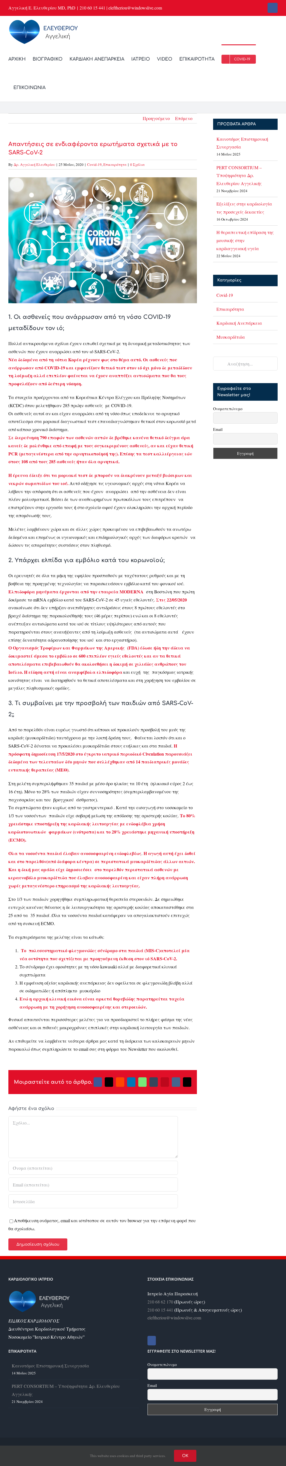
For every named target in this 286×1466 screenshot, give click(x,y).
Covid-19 (94, 164)
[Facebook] (151, 1340)
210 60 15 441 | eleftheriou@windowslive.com (121, 8)
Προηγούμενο (156, 118)
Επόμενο (183, 118)
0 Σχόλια (137, 164)
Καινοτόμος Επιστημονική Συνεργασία (50, 1366)
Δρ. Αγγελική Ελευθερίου (34, 164)
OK (185, 1456)
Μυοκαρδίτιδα (230, 337)
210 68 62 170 (160, 1302)
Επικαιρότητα (115, 164)
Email (218, 429)
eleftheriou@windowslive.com (174, 1318)
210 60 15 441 (160, 1310)
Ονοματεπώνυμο (227, 408)
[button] (54, 87)
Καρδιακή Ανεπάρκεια (239, 323)
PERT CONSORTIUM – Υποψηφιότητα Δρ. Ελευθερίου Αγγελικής (239, 175)
